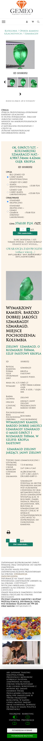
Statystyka (14, 720)
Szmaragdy (31, 34)
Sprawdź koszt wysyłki (24, 244)
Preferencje (27, 720)
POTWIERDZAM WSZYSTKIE (22, 736)
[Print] (8, 532)
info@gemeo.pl (23, 606)
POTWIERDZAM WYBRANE (22, 730)
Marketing (28, 714)
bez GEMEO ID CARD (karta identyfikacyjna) (19, 177)
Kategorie (11, 31)
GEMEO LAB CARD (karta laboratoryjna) (18, 192)
